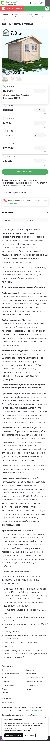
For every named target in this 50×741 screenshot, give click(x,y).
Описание (7, 212)
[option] (25, 52)
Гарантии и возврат (34, 681)
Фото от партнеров (10, 674)
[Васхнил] (9, 3)
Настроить (29, 735)
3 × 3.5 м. (11, 105)
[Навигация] (47, 3)
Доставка (30, 670)
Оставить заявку (25, 172)
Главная (5, 14)
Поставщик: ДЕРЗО (11, 98)
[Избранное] (36, 3)
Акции (4, 689)
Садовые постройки (30, 14)
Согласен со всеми (13, 735)
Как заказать (31, 674)
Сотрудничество (9, 685)
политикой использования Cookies (17, 726)
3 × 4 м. (10, 118)
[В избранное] (45, 101)
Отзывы (5, 681)
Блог (4, 677)
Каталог (15, 14)
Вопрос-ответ (32, 685)
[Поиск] (47, 8)
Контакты (30, 689)
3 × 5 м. (10, 144)
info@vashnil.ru (8, 702)
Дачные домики (21, 17)
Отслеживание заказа (35, 677)
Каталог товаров (14, 8)
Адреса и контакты (34, 710)
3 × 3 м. (10, 86)
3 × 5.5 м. (11, 156)
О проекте (6, 670)
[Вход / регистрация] (30, 3)
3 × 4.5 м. (11, 131)
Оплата (5, 693)
